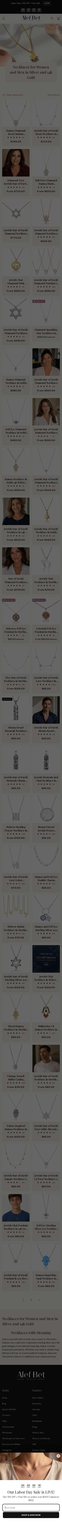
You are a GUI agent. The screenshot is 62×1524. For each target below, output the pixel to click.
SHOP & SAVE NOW (31, 1515)
